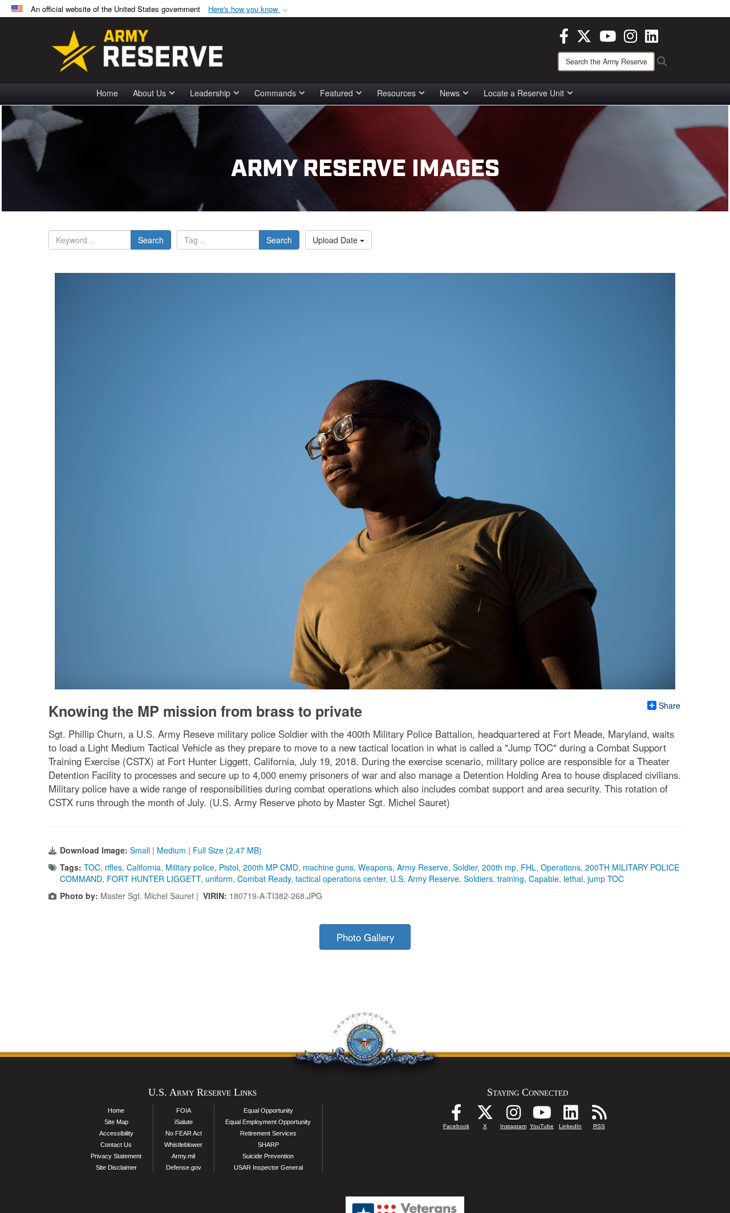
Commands (275, 93)
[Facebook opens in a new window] (564, 34)
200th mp (499, 867)
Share (669, 705)
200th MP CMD (270, 867)
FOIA (183, 1110)
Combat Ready (264, 878)
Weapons (375, 867)
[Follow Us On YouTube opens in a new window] (542, 1115)
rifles (113, 867)
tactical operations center (340, 878)
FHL (528, 867)
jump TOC (605, 878)
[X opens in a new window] (584, 34)
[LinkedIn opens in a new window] (651, 34)
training (510, 878)
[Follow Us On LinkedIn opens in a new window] (570, 1115)
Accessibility (116, 1133)
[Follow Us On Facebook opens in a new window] (456, 1115)
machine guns (328, 867)
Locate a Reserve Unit (524, 93)
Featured (336, 93)
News (450, 93)
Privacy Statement (116, 1156)
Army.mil (183, 1156)
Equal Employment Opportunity (268, 1121)
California (144, 867)
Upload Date (336, 240)
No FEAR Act (183, 1133)
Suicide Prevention (268, 1156)
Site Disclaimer (116, 1167)
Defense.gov (183, 1167)
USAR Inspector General (268, 1167)
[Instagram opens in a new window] (630, 34)
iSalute (184, 1121)
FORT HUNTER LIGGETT (154, 878)
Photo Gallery (365, 937)
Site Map (116, 1121)
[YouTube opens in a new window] (607, 34)
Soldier (465, 867)
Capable (544, 878)
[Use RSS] (599, 1115)
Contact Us (116, 1144)
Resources (396, 93)
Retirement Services (268, 1133)
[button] (249, 9)
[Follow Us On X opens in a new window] (485, 1115)
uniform (219, 878)
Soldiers (478, 878)
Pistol (228, 867)
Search (151, 240)
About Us (149, 93)
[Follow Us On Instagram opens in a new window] (513, 1115)
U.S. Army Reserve (424, 878)
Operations (561, 867)
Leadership (210, 93)
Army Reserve (422, 867)
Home (107, 93)
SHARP (268, 1144)
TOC (92, 867)
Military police (189, 867)
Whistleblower (183, 1144)
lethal (573, 878)
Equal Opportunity (268, 1110)
